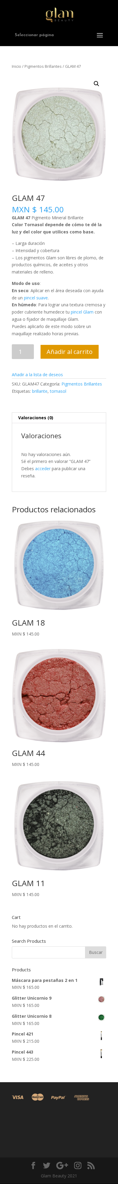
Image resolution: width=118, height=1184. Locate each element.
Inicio (16, 66)
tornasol (58, 391)
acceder (43, 468)
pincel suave (36, 298)
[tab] (59, 418)
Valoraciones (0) (35, 417)
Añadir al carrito (70, 352)
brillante (40, 391)
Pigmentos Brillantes (43, 66)
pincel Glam (82, 312)
